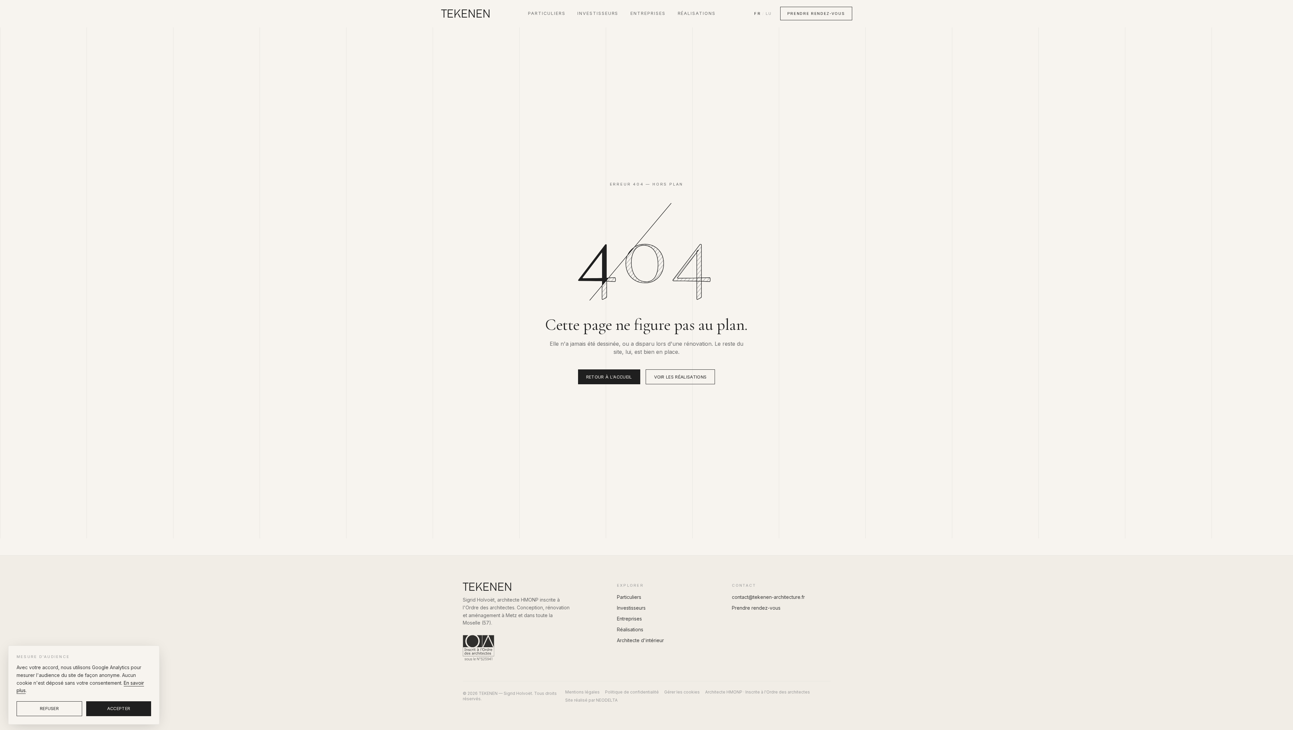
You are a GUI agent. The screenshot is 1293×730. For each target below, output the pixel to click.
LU (769, 13)
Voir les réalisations (680, 377)
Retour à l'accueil (609, 377)
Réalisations (697, 13)
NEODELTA (607, 700)
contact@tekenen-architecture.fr (768, 597)
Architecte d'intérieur (640, 640)
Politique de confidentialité (632, 692)
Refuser (49, 708)
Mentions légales (582, 692)
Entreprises (647, 13)
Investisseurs (597, 13)
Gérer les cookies (682, 692)
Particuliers (546, 13)
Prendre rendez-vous (816, 13)
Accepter (118, 708)
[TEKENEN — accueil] (465, 13)
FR (757, 13)
